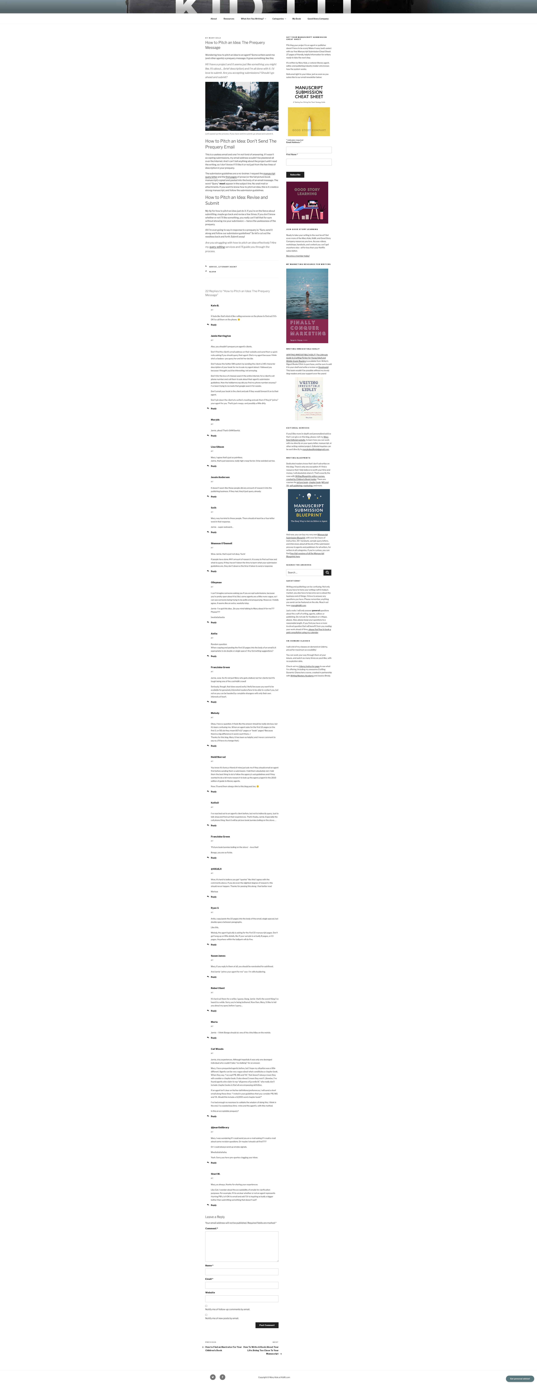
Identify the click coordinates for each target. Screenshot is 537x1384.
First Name (292, 154)
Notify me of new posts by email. (222, 1318)
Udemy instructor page (309, 666)
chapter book (315, 482)
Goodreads (323, 367)
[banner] (268, 12)
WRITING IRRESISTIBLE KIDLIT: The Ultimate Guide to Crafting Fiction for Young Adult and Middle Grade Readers (307, 358)
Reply (213, 325)
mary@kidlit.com (298, 605)
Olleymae (216, 582)
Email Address (293, 142)
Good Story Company (318, 18)
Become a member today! (297, 256)
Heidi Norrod (218, 757)
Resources (229, 18)
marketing (308, 485)
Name (209, 1265)
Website (210, 1292)
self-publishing (296, 485)
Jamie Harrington (221, 336)
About (214, 18)
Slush (212, 272)
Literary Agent (227, 267)
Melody (215, 713)
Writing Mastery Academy (302, 675)
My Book (296, 18)
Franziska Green (220, 667)
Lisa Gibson (217, 447)
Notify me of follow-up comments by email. (227, 1309)
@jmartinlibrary (220, 1127)
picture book (302, 482)
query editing (217, 246)
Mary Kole (215, 38)
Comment (211, 1228)
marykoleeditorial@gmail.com (315, 449)
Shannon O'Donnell (221, 543)
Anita (214, 633)
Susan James (218, 956)
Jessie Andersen (220, 477)
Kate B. (215, 305)
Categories (278, 18)
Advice (213, 267)
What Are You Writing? (252, 18)
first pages (231, 177)
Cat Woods (217, 1049)
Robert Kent (218, 988)
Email (209, 1279)
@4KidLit (216, 869)
